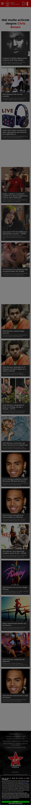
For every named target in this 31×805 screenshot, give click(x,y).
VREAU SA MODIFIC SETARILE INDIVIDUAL (15, 803)
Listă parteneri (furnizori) (6, 799)
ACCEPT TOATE (15, 801)
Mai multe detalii (25, 782)
